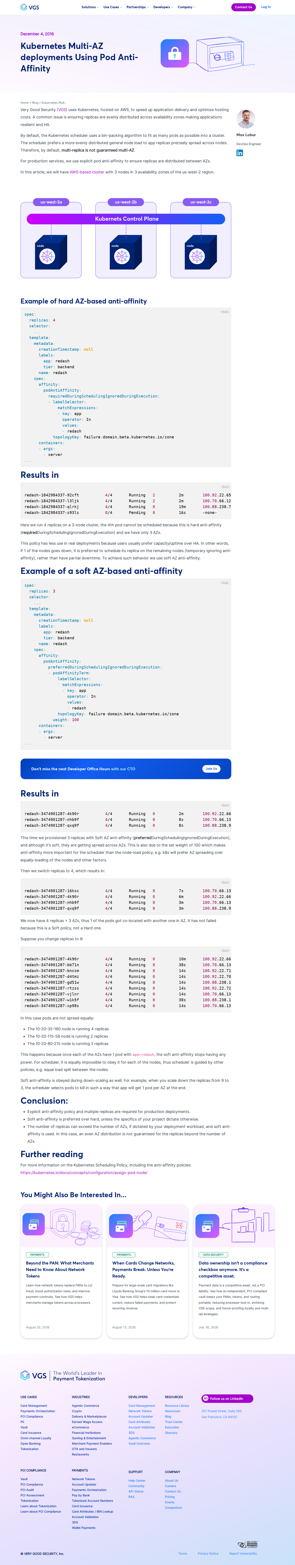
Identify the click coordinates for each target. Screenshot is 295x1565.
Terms (182, 1553)
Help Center (136, 1480)
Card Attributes (139, 1422)
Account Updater (84, 1484)
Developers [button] (161, 7)
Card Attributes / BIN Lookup (92, 1511)
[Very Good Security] (30, 7)
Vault (24, 1427)
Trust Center (174, 1422)
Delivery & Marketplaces (89, 1416)
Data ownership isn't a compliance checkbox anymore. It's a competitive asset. (233, 1269)
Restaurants (80, 1454)
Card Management (34, 1405)
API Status (136, 1491)
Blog (35, 103)
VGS (62, 109)
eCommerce (80, 1427)
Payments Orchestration (38, 1411)
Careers (170, 1486)
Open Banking (31, 1443)
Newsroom (172, 1411)
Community (136, 1486)
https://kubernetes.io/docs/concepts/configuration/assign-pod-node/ (84, 1172)
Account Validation (85, 1517)
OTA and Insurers (84, 1449)
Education (172, 1427)
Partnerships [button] (136, 7)
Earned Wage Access (87, 1422)
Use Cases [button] (111, 7)
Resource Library (177, 1405)
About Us (171, 1480)
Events (170, 1502)
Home (25, 103)
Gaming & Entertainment (89, 1438)
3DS (75, 1522)
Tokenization (29, 1449)
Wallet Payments (84, 1527)
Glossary (171, 1432)
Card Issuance (31, 1432)
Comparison (173, 1507)
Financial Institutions (86, 1432)
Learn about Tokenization (38, 1506)
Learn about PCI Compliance (41, 1511)
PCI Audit (27, 1490)
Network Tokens (83, 1479)
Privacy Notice (208, 1553)
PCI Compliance (32, 1416)
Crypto (77, 1411)
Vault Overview (139, 1443)
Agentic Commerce (85, 1405)
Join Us (211, 769)
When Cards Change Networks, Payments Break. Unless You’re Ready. (143, 1269)
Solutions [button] (89, 7)
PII (22, 1422)
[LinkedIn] (239, 152)
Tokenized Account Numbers (92, 1500)
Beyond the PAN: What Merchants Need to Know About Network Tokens (60, 1269)
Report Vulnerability (243, 1553)
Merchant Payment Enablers (92, 1443)
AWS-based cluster (87, 172)
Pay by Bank (81, 1495)
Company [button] (185, 7)
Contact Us (243, 7)
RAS (131, 1497)
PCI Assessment (32, 1495)
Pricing (170, 1497)
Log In (266, 7)
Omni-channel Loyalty (36, 1438)
